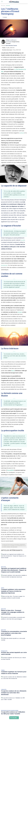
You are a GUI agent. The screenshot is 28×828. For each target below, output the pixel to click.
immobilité (10, 470)
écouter (23, 240)
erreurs (20, 312)
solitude (22, 133)
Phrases (8, 5)
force (13, 370)
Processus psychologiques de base (9, 710)
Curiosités (3, 689)
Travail (3, 670)
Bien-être (3, 5)
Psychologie (4, 650)
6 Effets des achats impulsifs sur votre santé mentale (14, 653)
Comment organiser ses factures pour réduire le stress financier (13, 672)
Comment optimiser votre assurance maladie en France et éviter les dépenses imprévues (13, 591)
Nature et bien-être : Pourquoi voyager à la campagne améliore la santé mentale (12, 612)
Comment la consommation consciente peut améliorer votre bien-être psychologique (14, 633)
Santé (2, 587)
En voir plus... (14, 717)
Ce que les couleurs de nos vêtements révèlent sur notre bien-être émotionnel (13, 692)
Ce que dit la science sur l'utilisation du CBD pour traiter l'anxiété (13, 713)
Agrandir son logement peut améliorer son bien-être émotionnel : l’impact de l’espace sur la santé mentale (13, 570)
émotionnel (4, 265)
